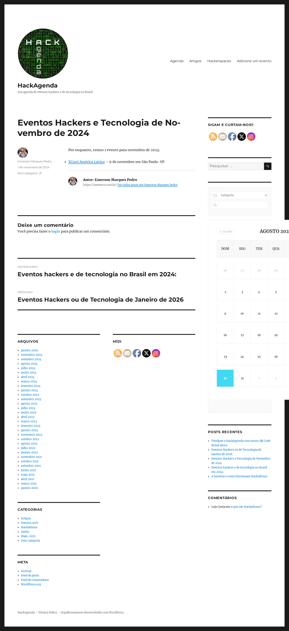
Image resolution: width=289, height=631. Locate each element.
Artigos (195, 61)
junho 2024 (28, 372)
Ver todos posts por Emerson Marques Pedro (147, 185)
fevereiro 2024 (30, 386)
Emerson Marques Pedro (35, 161)
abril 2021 (27, 479)
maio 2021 (28, 474)
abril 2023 (27, 417)
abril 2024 (27, 377)
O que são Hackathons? (246, 507)
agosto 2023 (29, 403)
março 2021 (29, 483)
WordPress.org (31, 584)
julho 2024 (28, 368)
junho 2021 (28, 470)
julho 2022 (28, 448)
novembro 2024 (31, 355)
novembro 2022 (31, 435)
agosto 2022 (29, 443)
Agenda (176, 61)
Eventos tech (29, 523)
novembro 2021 (31, 457)
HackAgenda (38, 85)
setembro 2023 (31, 399)
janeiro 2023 (29, 430)
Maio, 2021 (28, 536)
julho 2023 (28, 408)
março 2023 (29, 421)
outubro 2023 (30, 395)
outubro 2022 (30, 439)
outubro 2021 (30, 461)
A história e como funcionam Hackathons (239, 476)
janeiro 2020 (29, 488)
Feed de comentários (35, 580)
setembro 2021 (31, 466)
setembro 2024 (31, 359)
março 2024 (29, 381)
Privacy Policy (48, 612)
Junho (25, 532)
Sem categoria (28, 173)
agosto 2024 (29, 363)
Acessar (26, 571)
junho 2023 (28, 412)
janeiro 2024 (29, 390)
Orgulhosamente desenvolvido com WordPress (92, 612)
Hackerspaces (219, 61)
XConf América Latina (86, 162)
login (55, 231)
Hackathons (29, 527)
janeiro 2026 (29, 350)
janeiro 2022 (29, 452)
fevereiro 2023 (30, 426)
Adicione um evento (254, 61)
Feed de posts (30, 575)
